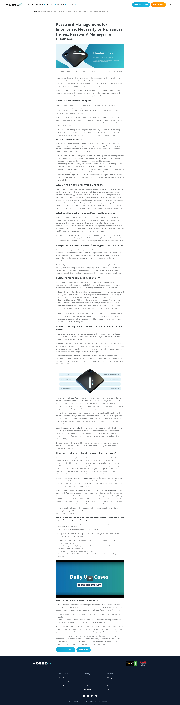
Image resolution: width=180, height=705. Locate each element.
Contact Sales (87, 686)
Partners (85, 682)
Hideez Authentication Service (80, 398)
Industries (40, 5)
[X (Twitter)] (92, 696)
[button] (171, 4)
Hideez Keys (77, 339)
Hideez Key (88, 478)
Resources (61, 5)
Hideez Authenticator (65, 682)
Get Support (86, 690)
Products (30, 5)
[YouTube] (88, 696)
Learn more (83, 650)
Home (35, 12)
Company (71, 5)
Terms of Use (111, 682)
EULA (108, 690)
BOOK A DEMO (158, 4)
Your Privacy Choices (104, 701)
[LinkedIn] (96, 696)
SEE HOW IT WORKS (141, 4)
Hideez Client (113, 490)
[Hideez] (42, 663)
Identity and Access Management (76, 203)
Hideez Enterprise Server (77, 463)
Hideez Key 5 (77, 356)
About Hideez (87, 678)
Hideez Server (63, 678)
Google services (99, 192)
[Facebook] (84, 696)
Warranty (110, 686)
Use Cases (50, 5)
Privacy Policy (112, 678)
